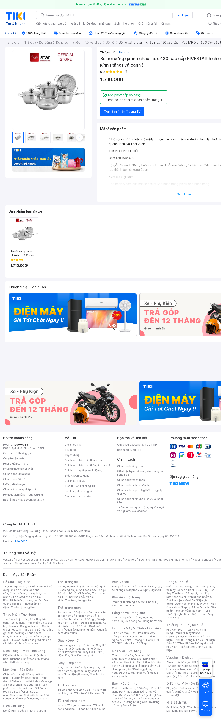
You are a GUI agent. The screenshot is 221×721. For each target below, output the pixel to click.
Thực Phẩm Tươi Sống (19, 614)
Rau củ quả (17, 622)
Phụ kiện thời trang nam (135, 603)
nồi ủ (140, 23)
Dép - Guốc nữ (85, 645)
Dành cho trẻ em (21, 636)
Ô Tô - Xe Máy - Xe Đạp (184, 683)
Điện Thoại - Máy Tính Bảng (24, 651)
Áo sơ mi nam (82, 615)
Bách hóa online (185, 603)
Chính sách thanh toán (131, 480)
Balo (115, 586)
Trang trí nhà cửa (122, 655)
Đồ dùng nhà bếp (14, 710)
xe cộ (62, 23)
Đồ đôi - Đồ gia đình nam (85, 622)
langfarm (22, 563)
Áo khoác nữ (87, 590)
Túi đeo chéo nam (79, 705)
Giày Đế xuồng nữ (82, 655)
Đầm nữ (71, 586)
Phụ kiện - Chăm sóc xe (181, 688)
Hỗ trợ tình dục (34, 695)
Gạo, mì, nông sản (23, 629)
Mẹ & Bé (190, 600)
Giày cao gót (66, 645)
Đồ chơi (41, 586)
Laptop (146, 643)
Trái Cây (8, 619)
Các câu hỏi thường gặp (18, 453)
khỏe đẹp (90, 23)
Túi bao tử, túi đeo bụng (91, 708)
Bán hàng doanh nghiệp (79, 491)
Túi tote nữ (80, 693)
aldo (141, 559)
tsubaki (59, 563)
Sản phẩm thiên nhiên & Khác (25, 686)
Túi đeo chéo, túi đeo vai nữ (75, 689)
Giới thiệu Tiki (73, 444)
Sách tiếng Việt (175, 707)
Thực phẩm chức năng (24, 677)
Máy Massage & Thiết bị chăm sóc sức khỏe (27, 683)
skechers (130, 559)
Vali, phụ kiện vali (150, 590)
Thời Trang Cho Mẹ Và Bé (19, 586)
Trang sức (118, 617)
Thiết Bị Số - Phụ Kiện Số (184, 625)
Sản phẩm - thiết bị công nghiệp (191, 609)
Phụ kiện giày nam (76, 674)
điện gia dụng (46, 23)
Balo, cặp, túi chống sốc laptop (137, 588)
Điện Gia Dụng (14, 706)
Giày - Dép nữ (68, 640)
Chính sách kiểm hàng (17, 473)
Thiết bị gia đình (37, 710)
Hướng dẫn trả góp (15, 484)
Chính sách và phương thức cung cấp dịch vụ (140, 492)
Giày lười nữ (90, 652)
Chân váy (84, 593)
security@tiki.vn (34, 499)
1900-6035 (21, 444)
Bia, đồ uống (17, 633)
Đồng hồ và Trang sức (128, 613)
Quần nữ (84, 586)
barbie (59, 559)
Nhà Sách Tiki (177, 702)
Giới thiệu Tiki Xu (75, 480)
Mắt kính (146, 602)
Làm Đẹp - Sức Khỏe (18, 669)
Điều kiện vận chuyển (78, 496)
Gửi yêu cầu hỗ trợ (14, 458)
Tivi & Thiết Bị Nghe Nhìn (188, 612)
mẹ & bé (75, 23)
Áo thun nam (65, 612)
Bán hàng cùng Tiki (129, 449)
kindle (174, 559)
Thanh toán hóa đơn (178, 662)
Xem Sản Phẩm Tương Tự (122, 111)
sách (116, 23)
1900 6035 (20, 541)
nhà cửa (105, 23)
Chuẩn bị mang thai (23, 607)
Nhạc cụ (141, 672)
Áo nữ (61, 586)
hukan (33, 563)
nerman (185, 559)
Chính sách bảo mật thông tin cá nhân (88, 465)
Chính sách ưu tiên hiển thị (133, 485)
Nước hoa (17, 695)
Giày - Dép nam (69, 663)
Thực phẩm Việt (36, 622)
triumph (151, 559)
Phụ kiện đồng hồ (130, 621)
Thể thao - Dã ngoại (184, 593)
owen (69, 559)
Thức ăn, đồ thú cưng (23, 640)
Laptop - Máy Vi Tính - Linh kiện (136, 628)
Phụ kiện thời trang (126, 597)
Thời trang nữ (68, 582)
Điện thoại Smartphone (17, 655)
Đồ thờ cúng (126, 672)
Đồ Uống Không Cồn (134, 702)
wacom (197, 559)
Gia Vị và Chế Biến (130, 695)
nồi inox (165, 23)
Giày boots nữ (72, 652)
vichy (42, 563)
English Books (188, 710)
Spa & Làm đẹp (192, 665)
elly (112, 559)
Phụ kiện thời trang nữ (125, 602)
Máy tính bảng (20, 662)
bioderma (102, 559)
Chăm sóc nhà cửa (26, 643)
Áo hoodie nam (74, 619)
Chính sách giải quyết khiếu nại (84, 470)
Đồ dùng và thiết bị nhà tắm (137, 665)
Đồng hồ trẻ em (152, 621)
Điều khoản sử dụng (77, 475)
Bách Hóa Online (124, 683)
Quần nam (81, 612)
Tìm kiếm (182, 15)
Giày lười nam (66, 667)
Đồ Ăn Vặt (126, 698)
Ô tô (187, 691)
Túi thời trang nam (71, 700)
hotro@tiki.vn (35, 494)
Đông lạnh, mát (29, 626)
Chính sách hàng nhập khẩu (20, 489)
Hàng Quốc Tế (177, 582)
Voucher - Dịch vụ (179, 657)
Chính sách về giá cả (130, 466)
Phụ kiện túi (97, 693)
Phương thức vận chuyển (18, 468)
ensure (79, 559)
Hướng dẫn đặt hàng (15, 463)
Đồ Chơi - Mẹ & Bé (16, 582)
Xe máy (178, 691)
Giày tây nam (84, 667)
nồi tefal (151, 23)
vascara (8, 559)
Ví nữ (97, 689)
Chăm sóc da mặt (14, 674)
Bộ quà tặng (130, 705)
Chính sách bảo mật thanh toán (84, 460)
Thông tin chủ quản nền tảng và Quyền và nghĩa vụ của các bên (141, 509)
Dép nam (77, 671)
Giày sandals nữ (79, 648)
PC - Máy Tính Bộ (129, 643)
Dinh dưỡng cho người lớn (26, 600)
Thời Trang (200, 586)
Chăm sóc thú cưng (124, 688)
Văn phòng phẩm (197, 707)
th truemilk (46, 559)
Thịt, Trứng (22, 619)
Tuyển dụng (72, 455)
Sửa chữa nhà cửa (130, 658)
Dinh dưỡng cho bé (22, 596)
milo (119, 559)
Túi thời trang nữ (70, 685)
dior (17, 559)
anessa (208, 559)
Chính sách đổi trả (14, 479)
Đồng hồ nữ (134, 617)
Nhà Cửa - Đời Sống (127, 651)
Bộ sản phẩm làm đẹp (26, 696)
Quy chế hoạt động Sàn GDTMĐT (138, 444)
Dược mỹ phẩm (37, 698)
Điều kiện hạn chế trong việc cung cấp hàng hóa (140, 473)
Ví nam (62, 705)
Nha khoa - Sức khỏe (189, 672)
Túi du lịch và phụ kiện (133, 586)
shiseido (8, 563)
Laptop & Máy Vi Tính (195, 607)
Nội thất (130, 662)
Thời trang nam (69, 607)
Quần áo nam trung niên (80, 629)
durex (89, 559)
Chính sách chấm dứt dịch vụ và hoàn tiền (140, 500)
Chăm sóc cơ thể (21, 681)
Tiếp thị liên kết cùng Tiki (80, 486)
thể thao (128, 23)
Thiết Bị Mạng (133, 640)
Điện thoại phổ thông (23, 658)
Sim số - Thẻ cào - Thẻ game (198, 676)
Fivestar (124, 52)
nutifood (163, 559)
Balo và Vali (121, 582)
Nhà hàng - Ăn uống (187, 669)
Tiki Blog (70, 449)
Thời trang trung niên (78, 600)
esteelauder (30, 559)
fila (50, 563)
